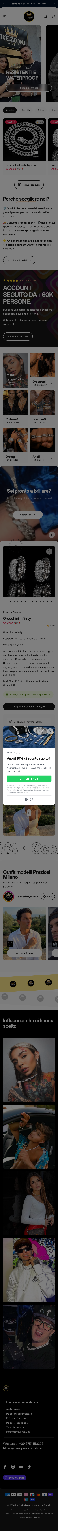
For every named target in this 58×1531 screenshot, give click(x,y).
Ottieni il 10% (29, 778)
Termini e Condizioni (14, 790)
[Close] (50, 731)
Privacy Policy (44, 788)
